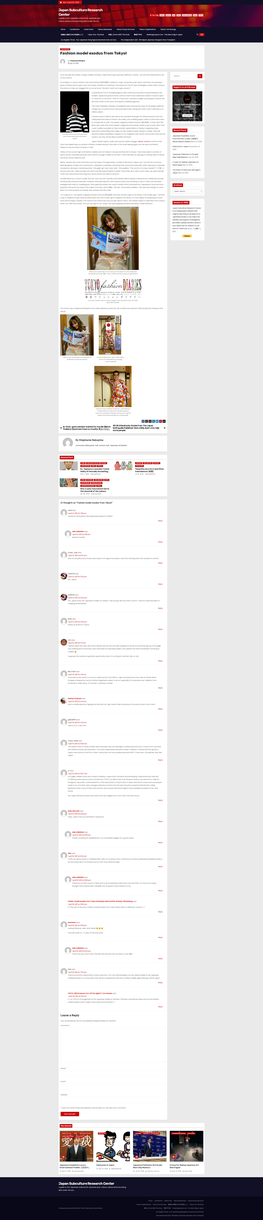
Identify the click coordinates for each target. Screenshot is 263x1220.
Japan (162, 15)
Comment (65, 1025)
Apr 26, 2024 (85, 494)
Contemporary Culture (178, 1133)
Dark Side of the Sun (93, 463)
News (93, 466)
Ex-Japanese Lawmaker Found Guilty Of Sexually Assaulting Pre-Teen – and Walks (94, 471)
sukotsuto (72, 922)
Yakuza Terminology (168, 29)
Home (63, 29)
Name (64, 1068)
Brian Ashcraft (73, 811)
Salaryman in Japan (180, 146)
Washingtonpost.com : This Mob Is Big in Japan (165, 35)
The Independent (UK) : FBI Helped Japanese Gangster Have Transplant (148, 40)
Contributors (75, 29)
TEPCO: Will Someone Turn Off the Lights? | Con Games (90, 993)
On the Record (85, 483)
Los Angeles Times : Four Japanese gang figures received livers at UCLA (88, 40)
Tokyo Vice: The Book (96, 35)
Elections (138, 1133)
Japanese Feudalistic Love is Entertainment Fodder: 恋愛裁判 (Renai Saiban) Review (185, 139)
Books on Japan (66, 1133)
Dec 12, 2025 (103, 1169)
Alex (69, 853)
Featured (103, 463)
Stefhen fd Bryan (74, 698)
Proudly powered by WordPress (69, 1208)
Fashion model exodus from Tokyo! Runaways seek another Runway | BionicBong (100, 901)
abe (173, 15)
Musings (156, 463)
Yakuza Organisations (147, 29)
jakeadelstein (95, 474)
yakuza (168, 15)
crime (83, 463)
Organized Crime (96, 483)
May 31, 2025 (177, 1171)
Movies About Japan (67, 1136)
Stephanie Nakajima (77, 61)
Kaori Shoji (188, 1171)
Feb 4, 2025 (84, 474)
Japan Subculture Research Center (86, 1183)
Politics (100, 466)
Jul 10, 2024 (139, 474)
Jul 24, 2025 (140, 1171)
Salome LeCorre (153, 1171)
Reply (160, 521)
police (195, 15)
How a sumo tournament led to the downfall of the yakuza (94, 490)
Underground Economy (88, 486)
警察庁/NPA (138, 35)
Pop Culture (139, 466)
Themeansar (98, 1208)
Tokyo (179, 15)
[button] (197, 34)
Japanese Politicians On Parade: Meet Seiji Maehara (147, 1166)
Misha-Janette (144, 141)
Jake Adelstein (186, 15)
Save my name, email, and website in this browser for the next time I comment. (94, 1108)
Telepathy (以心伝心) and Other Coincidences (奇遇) (149, 470)
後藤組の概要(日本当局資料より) (72, 35)
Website (64, 1095)
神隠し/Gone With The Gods (118, 35)
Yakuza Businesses (105, 29)
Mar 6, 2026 (66, 1171)
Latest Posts (88, 29)
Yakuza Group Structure (126, 29)
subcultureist (96, 494)
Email (63, 1081)
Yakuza (99, 486)
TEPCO (201, 15)
